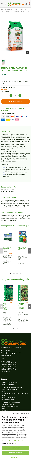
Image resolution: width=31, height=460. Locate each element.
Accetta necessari (15, 453)
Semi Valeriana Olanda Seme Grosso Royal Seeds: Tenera (6, 306)
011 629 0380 (6, 350)
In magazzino (5, 189)
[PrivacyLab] (12, 443)
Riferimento (4, 87)
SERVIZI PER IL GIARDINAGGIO (10, 406)
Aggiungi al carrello (16, 101)
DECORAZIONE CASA (8, 400)
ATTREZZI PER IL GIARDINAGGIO (11, 402)
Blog (3, 408)
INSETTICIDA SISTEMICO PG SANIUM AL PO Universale (22, 248)
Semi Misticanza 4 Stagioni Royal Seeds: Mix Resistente (21, 305)
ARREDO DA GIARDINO (8, 397)
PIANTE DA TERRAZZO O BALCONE (12, 387)
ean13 (2, 191)
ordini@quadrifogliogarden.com (12, 353)
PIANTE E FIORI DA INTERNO (10, 382)
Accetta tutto (16, 448)
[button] (10, 273)
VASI (3, 391)
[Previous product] (28, 11)
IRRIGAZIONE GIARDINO (8, 404)
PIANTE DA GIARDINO (8, 385)
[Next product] (29, 11)
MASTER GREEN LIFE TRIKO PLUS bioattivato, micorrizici (7, 248)
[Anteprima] (8, 244)
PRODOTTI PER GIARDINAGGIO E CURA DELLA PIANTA (15, 394)
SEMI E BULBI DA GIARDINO (9, 389)
